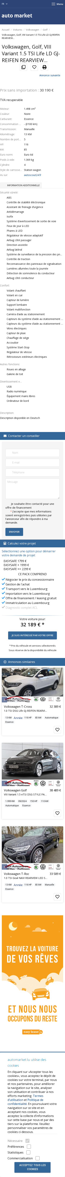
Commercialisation (20, 1158)
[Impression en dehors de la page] (43, 67)
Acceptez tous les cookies (32, 1167)
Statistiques (15, 1152)
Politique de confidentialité (25, 1102)
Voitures (17, 29)
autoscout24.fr (32, 175)
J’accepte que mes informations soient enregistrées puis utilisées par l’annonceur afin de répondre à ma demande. (28, 517)
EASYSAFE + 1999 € (16, 565)
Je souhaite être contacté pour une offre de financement (29, 505)
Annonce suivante (49, 75)
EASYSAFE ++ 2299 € (17, 569)
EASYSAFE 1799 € (15, 561)
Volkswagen (32, 29)
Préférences (16, 1147)
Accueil (5, 29)
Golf (45, 29)
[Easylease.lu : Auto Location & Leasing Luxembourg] (32, 977)
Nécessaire (15, 1141)
